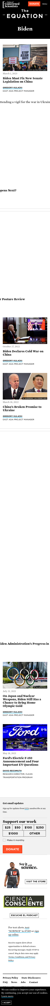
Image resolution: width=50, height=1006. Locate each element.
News (14, 982)
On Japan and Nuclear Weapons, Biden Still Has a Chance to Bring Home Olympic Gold (22, 701)
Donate (34, 4)
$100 (28, 827)
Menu (44, 4)
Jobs (23, 982)
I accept (6, 1003)
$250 (40, 827)
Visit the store (36, 881)
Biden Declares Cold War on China (23, 353)
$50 (17, 827)
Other (34, 833)
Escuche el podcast (24, 915)
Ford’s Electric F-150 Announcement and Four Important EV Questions (21, 761)
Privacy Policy (10, 978)
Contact (33, 982)
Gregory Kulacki (12, 87)
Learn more (7, 996)
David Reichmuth (12, 771)
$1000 (13, 833)
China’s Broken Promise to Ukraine (22, 408)
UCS (27, 808)
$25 (7, 827)
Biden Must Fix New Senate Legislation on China (23, 80)
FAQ (5, 982)
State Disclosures (31, 978)
